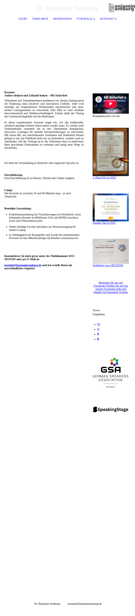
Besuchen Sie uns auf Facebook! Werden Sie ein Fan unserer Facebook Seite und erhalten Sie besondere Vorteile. (110, 287)
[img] (122, 8)
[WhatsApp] (98, 329)
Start (22, 18)
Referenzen (62, 18)
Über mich (40, 18)
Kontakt (107, 18)
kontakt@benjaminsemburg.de (22, 265)
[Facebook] (98, 334)
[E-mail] (98, 324)
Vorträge (84, 18)
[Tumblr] (98, 339)
